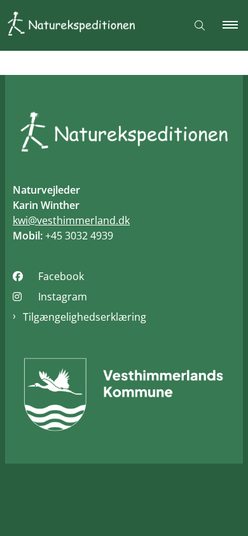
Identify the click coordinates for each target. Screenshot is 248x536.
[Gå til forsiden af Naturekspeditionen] (88, 25)
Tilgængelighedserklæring (84, 317)
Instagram (62, 297)
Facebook (61, 276)
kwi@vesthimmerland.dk (71, 220)
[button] (235, 25)
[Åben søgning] (199, 25)
